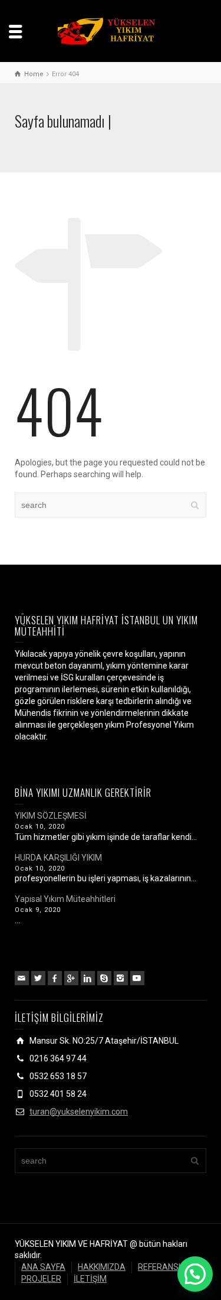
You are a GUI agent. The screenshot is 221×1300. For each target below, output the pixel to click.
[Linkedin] (88, 978)
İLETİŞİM (90, 1278)
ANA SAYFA (43, 1267)
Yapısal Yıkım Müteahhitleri (65, 899)
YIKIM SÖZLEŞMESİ (51, 815)
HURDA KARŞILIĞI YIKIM (58, 857)
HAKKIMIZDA (102, 1267)
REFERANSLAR (166, 1267)
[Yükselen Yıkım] (111, 30)
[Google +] (71, 978)
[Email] (22, 978)
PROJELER (41, 1278)
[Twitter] (38, 978)
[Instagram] (121, 978)
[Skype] (104, 978)
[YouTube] (137, 978)
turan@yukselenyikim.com (78, 1111)
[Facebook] (55, 978)
